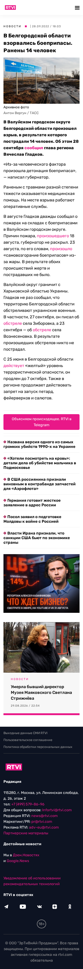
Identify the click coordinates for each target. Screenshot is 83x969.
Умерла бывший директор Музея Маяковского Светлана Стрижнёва (41, 692)
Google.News (18, 861)
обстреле (12, 323)
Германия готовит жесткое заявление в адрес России (32, 502)
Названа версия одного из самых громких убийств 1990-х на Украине (39, 444)
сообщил (33, 147)
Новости (12, 26)
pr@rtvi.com (41, 821)
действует (13, 365)
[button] (78, 7)
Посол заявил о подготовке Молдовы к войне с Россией (32, 519)
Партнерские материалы (25, 833)
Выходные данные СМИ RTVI (25, 733)
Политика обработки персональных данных (37, 747)
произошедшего (53, 235)
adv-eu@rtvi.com (44, 827)
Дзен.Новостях (26, 855)
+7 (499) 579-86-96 (27, 804)
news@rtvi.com (44, 816)
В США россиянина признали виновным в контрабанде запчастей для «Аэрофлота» (39, 484)
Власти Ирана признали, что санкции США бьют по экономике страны (36, 538)
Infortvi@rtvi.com (57, 810)
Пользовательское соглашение (27, 740)
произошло (61, 248)
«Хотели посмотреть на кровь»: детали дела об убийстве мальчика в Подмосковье (39, 463)
